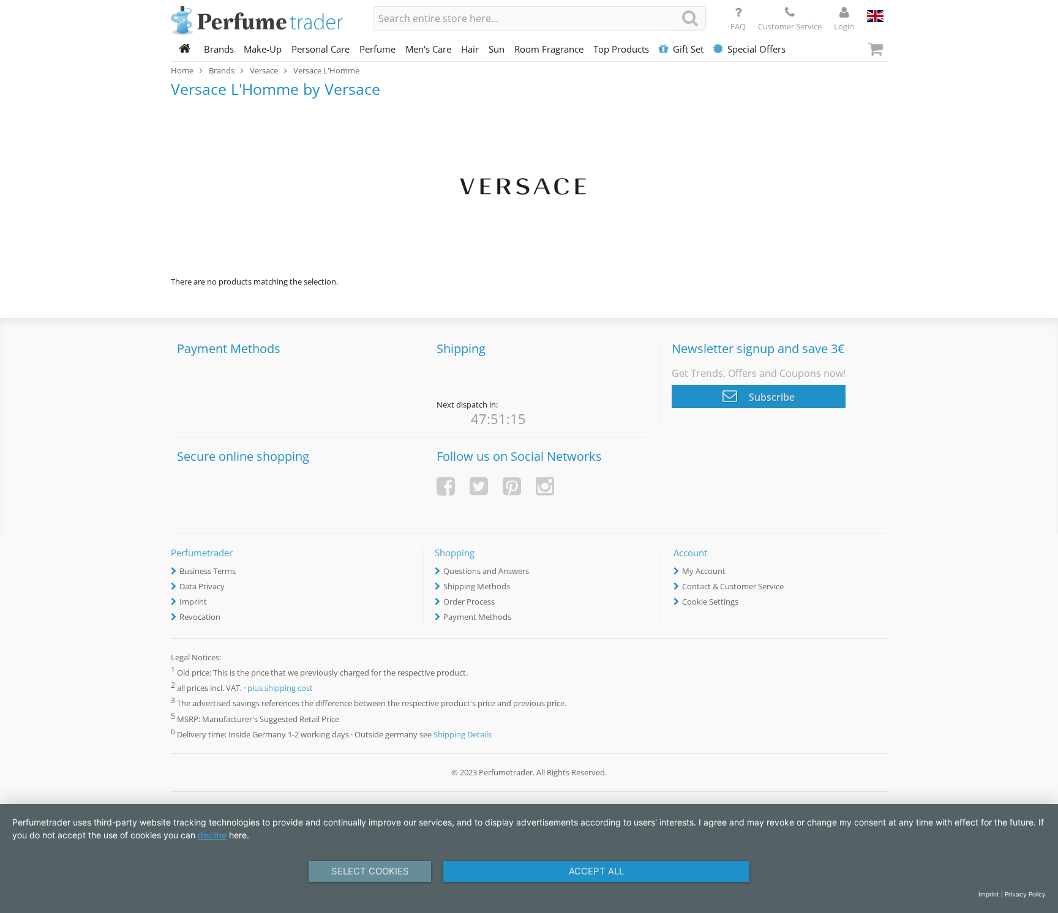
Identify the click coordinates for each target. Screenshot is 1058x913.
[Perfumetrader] (263, 21)
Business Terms (207, 570)
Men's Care (428, 49)
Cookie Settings (710, 601)
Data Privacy (202, 586)
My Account (704, 570)
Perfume (377, 49)
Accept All (596, 871)
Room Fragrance (548, 49)
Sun (497, 49)
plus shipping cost (280, 688)
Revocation (199, 616)
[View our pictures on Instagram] (545, 486)
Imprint (193, 601)
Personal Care (320, 49)
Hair (470, 49)
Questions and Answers (486, 570)
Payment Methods (477, 616)
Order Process (469, 601)
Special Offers (756, 49)
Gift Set (688, 49)
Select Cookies (370, 871)
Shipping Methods (476, 586)
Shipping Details (462, 734)
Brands (219, 49)
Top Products (621, 49)
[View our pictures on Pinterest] (512, 486)
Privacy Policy (1025, 894)
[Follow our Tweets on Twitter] (479, 486)
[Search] (690, 18)
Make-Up (263, 49)
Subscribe (770, 397)
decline (212, 835)
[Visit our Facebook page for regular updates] (446, 486)
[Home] (185, 49)
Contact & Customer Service (733, 586)
